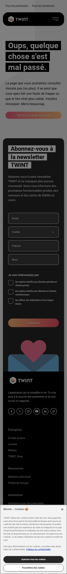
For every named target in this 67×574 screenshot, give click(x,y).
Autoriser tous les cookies (33, 559)
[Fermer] (62, 509)
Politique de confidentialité (38, 549)
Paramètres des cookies (33, 568)
